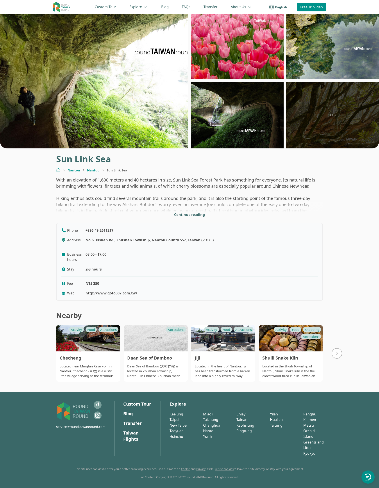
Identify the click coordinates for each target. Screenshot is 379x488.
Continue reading (189, 214)
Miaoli (208, 414)
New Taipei (179, 425)
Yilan (274, 414)
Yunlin (208, 436)
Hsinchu (176, 436)
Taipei (174, 419)
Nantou (74, 170)
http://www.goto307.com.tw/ (111, 293)
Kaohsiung (245, 425)
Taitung (276, 425)
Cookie (185, 469)
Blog (165, 6)
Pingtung (244, 430)
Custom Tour (105, 6)
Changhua (211, 425)
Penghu (309, 414)
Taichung (210, 419)
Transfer (211, 6)
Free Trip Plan (311, 7)
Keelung (176, 414)
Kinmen (309, 419)
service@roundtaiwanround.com (80, 426)
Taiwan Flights (131, 436)
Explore (135, 6)
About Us (238, 6)
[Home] (58, 170)
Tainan (241, 419)
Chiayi (241, 414)
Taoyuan (177, 430)
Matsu (308, 425)
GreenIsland (313, 442)
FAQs (186, 6)
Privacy (201, 469)
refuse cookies (224, 469)
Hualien (276, 419)
